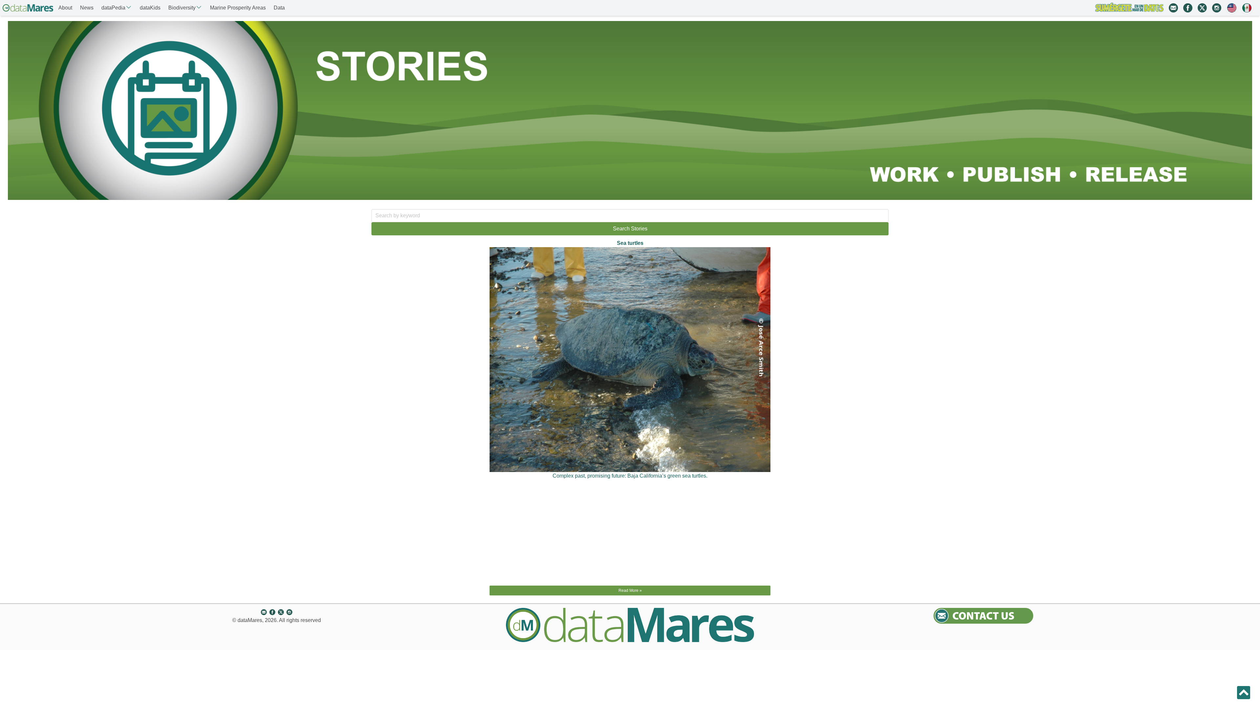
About (65, 8)
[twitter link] (1202, 7)
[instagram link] (1216, 7)
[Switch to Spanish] (1247, 8)
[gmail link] (1173, 7)
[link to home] (28, 7)
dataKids (150, 8)
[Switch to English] (1232, 8)
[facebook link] (1187, 7)
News (87, 8)
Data (279, 8)
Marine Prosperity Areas (238, 8)
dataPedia (113, 8)
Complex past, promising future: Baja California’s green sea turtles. (630, 476)
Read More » (630, 590)
